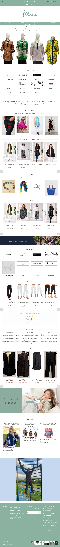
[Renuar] (51, 92)
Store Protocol (34, 22)
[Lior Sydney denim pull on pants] (50, 291)
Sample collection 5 (9, 275)
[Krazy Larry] (51, 83)
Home (5, 22)
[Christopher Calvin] (8, 75)
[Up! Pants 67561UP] (50, 364)
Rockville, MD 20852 (47, 520)
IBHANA (11, 544)
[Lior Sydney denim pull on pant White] (36, 291)
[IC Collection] (23, 83)
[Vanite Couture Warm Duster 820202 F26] (36, 152)
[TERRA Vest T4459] (23, 364)
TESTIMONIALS (5, 515)
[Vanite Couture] (51, 263)
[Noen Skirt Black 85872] (36, 361)
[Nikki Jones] (37, 92)
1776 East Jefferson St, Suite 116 (50, 519)
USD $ (51, 1)
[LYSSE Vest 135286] (9, 364)
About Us (43, 22)
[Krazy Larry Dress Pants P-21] (9, 292)
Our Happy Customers (30, 24)
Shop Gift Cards (30, 401)
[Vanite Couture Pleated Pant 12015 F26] (23, 151)
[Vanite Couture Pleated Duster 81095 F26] (9, 152)
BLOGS (3, 511)
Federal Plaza (46, 517)
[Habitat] (8, 83)
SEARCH (3, 509)
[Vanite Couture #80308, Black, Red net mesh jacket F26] (50, 152)
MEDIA (3, 513)
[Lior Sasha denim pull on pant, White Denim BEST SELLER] (23, 291)
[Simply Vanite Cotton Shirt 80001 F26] (23, 212)
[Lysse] (23, 263)
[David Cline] (37, 75)
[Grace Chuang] (51, 75)
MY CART (56, 1)
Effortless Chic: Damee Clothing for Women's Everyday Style (30, 425)
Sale (16, 22)
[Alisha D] (8, 254)
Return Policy (24, 22)
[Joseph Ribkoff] (37, 83)
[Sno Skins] (37, 263)
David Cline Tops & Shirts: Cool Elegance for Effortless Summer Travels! (48, 425)
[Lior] (8, 92)
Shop (10, 22)
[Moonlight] (23, 92)
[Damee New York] (23, 75)
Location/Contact (52, 22)
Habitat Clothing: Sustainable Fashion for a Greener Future (11, 424)
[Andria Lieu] (23, 254)
